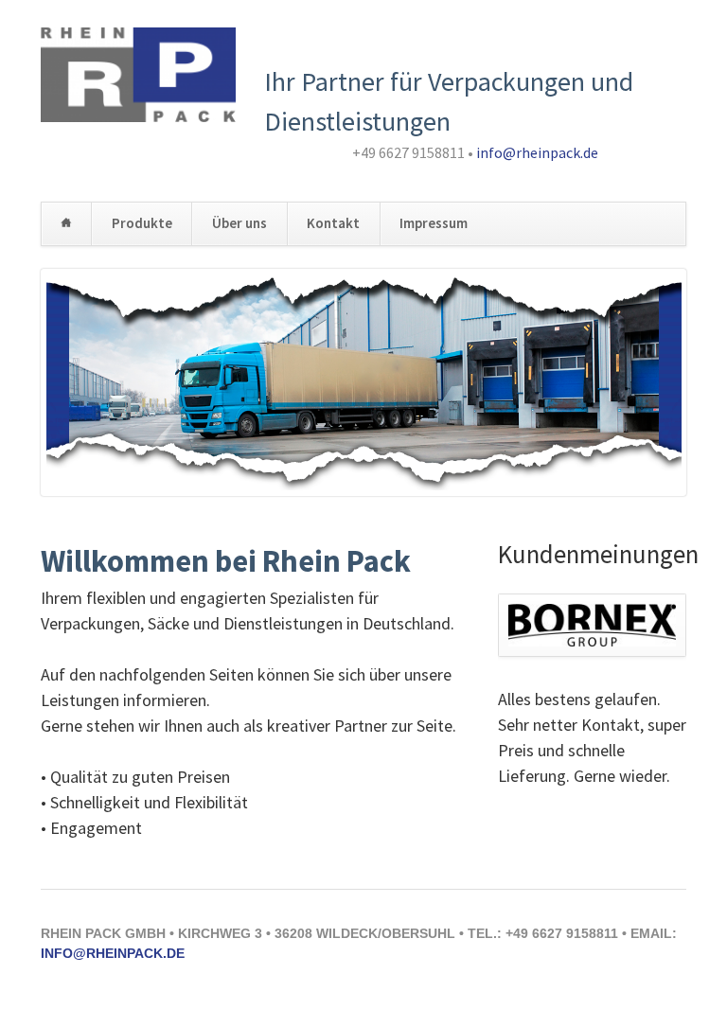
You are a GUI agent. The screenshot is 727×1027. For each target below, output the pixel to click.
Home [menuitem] (66, 224)
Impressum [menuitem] (433, 223)
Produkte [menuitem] (142, 223)
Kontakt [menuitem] (333, 223)
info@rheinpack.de (537, 152)
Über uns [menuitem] (239, 223)
